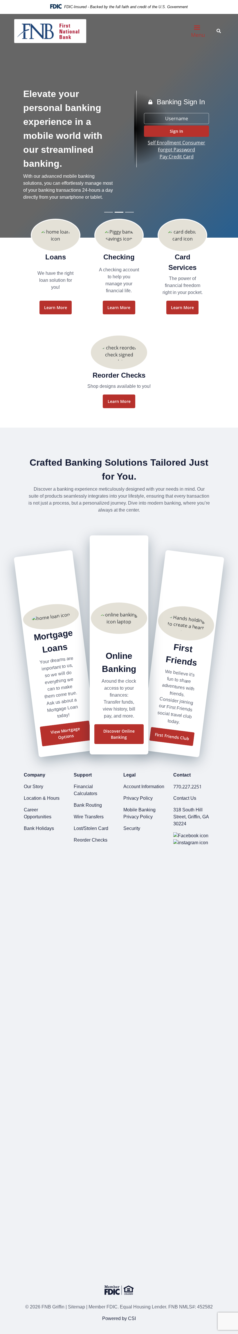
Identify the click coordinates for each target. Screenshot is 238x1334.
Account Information (143, 786)
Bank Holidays (39, 828)
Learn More (55, 307)
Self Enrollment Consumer (176, 142)
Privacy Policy (138, 798)
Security (131, 828)
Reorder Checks (90, 840)
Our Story (33, 786)
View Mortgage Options (65, 733)
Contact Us (184, 798)
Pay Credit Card (177, 156)
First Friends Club (171, 736)
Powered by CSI (119, 1318)
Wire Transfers (89, 816)
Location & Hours (41, 798)
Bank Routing (88, 805)
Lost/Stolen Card (91, 828)
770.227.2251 (187, 786)
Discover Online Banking (119, 734)
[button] (176, 131)
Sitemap (76, 1306)
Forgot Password (176, 149)
